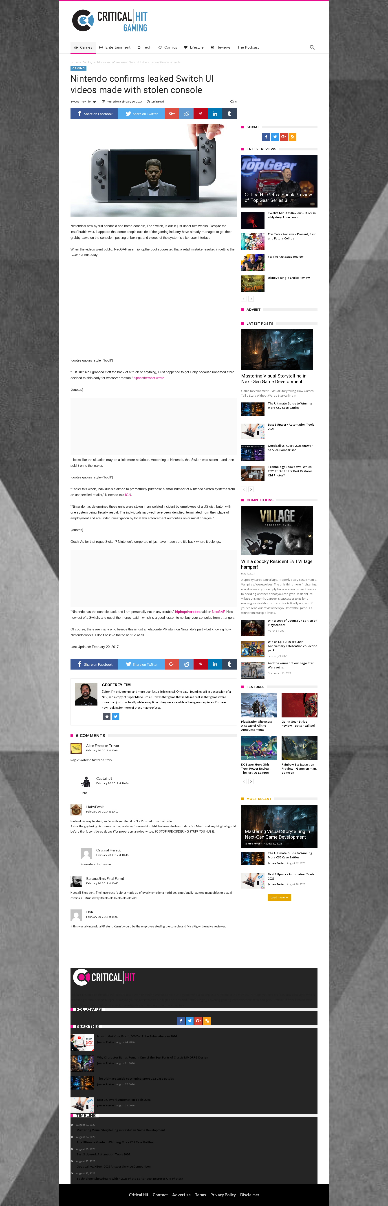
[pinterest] (201, 113)
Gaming (87, 62)
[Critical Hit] (110, 7)
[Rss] (292, 137)
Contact (160, 1194)
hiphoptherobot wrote (149, 378)
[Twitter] (275, 137)
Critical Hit (138, 1194)
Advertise (181, 1194)
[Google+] (284, 137)
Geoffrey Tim (82, 101)
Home (74, 62)
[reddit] (186, 113)
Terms (200, 1194)
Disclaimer (249, 1194)
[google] (172, 113)
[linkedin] (215, 113)
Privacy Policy (223, 1194)
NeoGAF (218, 612)
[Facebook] (266, 137)
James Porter (253, 843)
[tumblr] (229, 113)
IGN (128, 495)
